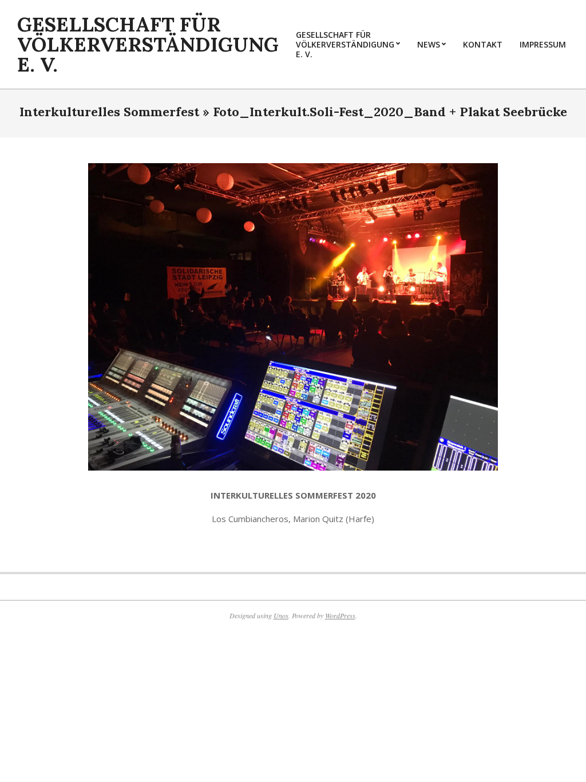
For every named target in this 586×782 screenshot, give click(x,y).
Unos (281, 615)
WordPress (340, 615)
